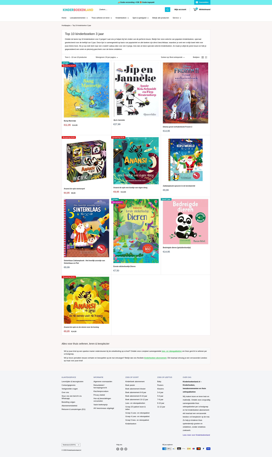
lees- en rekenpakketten (172, 351)
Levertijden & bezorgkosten (72, 382)
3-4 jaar (160, 392)
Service (176, 18)
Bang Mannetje (70, 121)
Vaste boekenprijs (101, 405)
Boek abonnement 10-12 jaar (136, 400)
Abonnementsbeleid (69, 406)
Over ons (65, 392)
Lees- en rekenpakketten (135, 403)
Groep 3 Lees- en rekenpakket (137, 413)
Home (64, 18)
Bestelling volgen (68, 402)
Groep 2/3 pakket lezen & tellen (135, 408)
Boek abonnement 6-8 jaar (135, 392)
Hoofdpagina (66, 25)
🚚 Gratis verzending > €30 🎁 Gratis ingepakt (136, 2)
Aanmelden (203, 2)
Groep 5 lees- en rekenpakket (137, 420)
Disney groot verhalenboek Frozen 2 (177, 127)
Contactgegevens (68, 385)
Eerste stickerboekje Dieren (124, 266)
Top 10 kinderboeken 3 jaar (81, 25)
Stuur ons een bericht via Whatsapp (71, 397)
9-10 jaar (160, 403)
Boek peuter (130, 385)
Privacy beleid (99, 395)
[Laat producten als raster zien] (203, 57)
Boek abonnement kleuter (135, 389)
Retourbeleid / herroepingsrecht (100, 386)
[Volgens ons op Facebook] (117, 449)
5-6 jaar (160, 396)
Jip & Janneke (119, 120)
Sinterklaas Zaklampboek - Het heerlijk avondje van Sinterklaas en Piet (84, 262)
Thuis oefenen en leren (100, 18)
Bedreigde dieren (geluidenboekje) (177, 247)
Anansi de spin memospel (74, 189)
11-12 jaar (161, 407)
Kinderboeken (121, 18)
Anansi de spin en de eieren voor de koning (81, 327)
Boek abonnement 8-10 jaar (136, 396)
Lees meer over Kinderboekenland (196, 435)
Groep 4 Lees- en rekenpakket (137, 416)
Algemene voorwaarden (103, 382)
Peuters (160, 385)
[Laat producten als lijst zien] (206, 57)
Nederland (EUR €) (69, 445)
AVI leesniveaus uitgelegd (104, 408)
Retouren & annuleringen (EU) (73, 409)
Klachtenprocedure (101, 391)
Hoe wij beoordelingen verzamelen (102, 399)
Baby (159, 382)
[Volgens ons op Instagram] (125, 449)
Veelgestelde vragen (70, 389)
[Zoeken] (167, 9)
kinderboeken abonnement (155, 358)
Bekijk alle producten (160, 18)
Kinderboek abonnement (134, 382)
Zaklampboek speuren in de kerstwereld (179, 186)
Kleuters (160, 389)
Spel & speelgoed (139, 18)
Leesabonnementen (77, 18)
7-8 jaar (160, 400)
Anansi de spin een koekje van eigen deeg (130, 188)
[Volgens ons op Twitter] (121, 449)
